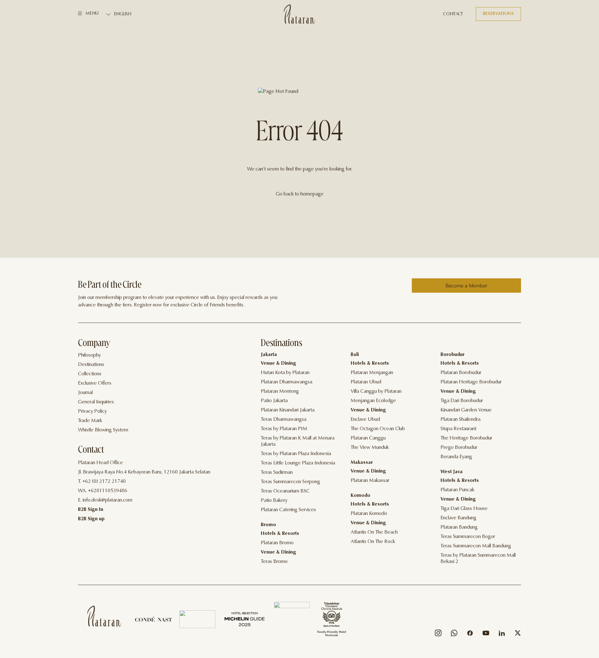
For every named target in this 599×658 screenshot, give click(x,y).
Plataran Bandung (459, 527)
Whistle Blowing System (103, 430)
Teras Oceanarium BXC (285, 491)
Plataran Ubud (366, 382)
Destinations (91, 364)
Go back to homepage (300, 194)
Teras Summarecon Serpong (290, 481)
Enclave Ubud (365, 419)
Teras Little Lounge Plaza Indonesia (298, 463)
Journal (85, 392)
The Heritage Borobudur (466, 438)
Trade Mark (90, 420)
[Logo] (299, 14)
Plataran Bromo (277, 542)
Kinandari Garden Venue (466, 410)
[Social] (438, 634)
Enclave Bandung (458, 518)
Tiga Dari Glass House (464, 508)
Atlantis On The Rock (373, 541)
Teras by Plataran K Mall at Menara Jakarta (297, 441)
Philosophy (89, 355)
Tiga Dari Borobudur (462, 400)
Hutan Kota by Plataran (285, 372)
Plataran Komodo (369, 513)
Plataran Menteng (280, 391)
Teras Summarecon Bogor (468, 536)
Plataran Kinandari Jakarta (287, 410)
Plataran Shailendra (460, 419)
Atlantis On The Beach (374, 532)
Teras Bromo (274, 561)
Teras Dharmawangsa (283, 419)
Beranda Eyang (456, 456)
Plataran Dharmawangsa (286, 382)
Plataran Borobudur (461, 372)
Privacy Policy (92, 411)
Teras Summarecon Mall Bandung (476, 546)
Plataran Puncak (457, 489)
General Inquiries (96, 402)
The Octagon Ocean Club (378, 428)
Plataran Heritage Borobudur (471, 382)
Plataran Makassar (370, 480)
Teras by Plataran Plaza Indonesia (296, 453)
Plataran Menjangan (372, 372)
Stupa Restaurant (458, 428)
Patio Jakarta (274, 400)
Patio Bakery (274, 500)
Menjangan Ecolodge (373, 400)
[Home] (104, 616)
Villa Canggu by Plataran (376, 391)
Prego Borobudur (459, 447)
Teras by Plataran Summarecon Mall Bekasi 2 (478, 558)
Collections (89, 374)
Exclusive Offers (94, 383)
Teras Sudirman (277, 472)
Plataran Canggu (368, 438)
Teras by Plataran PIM (284, 428)
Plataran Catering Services (288, 509)
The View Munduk (370, 447)
